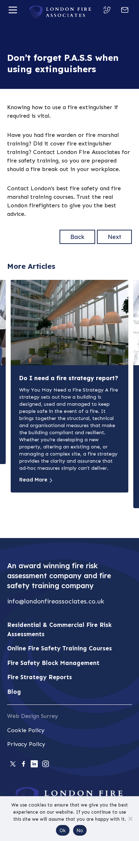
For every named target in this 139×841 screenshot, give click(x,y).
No (80, 830)
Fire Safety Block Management (53, 662)
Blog (14, 691)
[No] (130, 818)
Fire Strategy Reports (39, 677)
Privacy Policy (26, 744)
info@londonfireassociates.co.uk (55, 601)
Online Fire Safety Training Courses (59, 648)
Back (77, 236)
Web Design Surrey (32, 716)
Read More (33, 480)
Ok (63, 830)
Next (114, 236)
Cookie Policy (26, 730)
